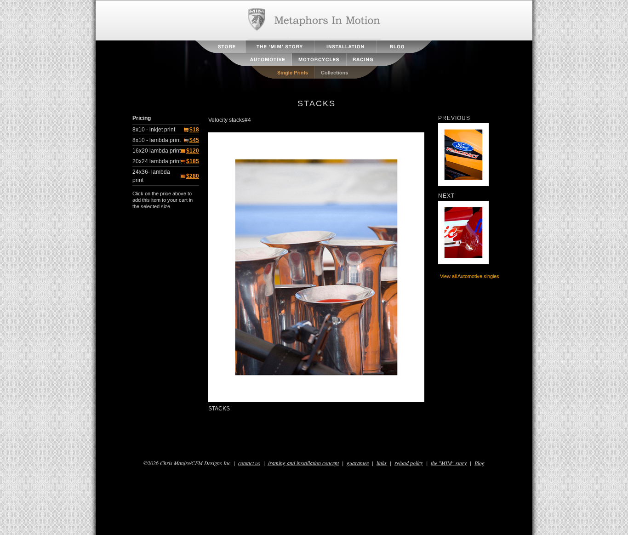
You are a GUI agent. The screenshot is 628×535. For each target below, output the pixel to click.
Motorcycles (319, 59)
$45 (194, 140)
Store (220, 46)
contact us (249, 463)
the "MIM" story (449, 463)
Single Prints (282, 72)
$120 (192, 151)
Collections (346, 72)
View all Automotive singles (469, 276)
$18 (194, 129)
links (382, 463)
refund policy (408, 463)
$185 (192, 161)
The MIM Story (280, 46)
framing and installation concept (303, 463)
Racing (376, 59)
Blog (404, 46)
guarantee (358, 463)
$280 (192, 176)
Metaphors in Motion (314, 20)
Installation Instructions (345, 46)
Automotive (257, 59)
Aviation (229, 59)
